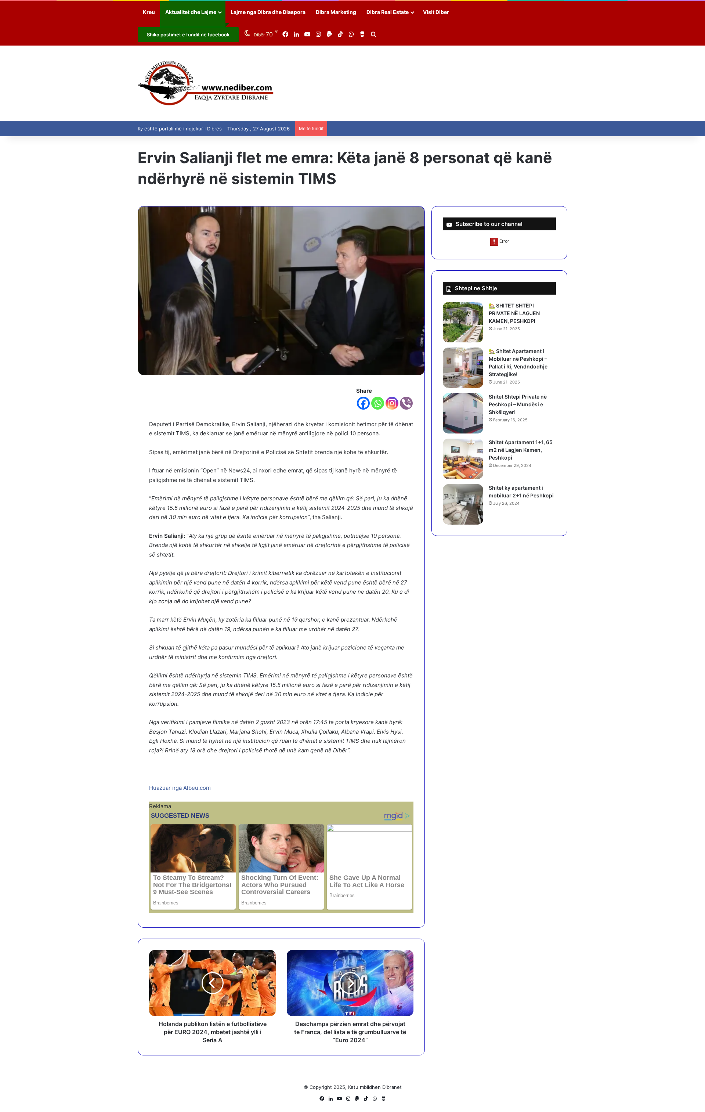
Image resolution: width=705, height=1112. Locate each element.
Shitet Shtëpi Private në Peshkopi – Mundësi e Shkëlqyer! (518, 404)
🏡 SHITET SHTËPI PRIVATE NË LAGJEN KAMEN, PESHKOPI (514, 313)
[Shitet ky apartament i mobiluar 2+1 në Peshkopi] (463, 504)
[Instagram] (392, 403)
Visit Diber (436, 12)
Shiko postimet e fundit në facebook (188, 34)
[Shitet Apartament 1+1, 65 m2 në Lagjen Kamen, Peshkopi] (463, 459)
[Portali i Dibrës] (206, 83)
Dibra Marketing (336, 12)
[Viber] (406, 403)
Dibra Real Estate (387, 12)
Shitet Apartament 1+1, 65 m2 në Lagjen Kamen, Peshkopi (521, 450)
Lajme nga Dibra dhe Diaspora (268, 12)
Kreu (149, 12)
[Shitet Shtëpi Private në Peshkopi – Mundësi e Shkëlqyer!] (463, 413)
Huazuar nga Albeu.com (180, 787)
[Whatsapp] (377, 403)
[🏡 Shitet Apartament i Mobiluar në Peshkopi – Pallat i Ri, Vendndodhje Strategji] (463, 368)
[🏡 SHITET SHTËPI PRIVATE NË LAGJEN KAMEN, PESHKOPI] (463, 322)
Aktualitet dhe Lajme (190, 12)
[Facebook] (363, 403)
